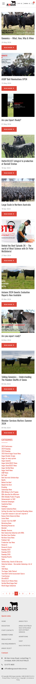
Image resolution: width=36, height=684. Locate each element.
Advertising (23, 636)
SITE (19, 3)
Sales (3, 559)
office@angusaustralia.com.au (15, 668)
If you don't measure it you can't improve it (15, 513)
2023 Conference (7, 446)
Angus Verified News (8, 468)
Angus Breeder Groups (8, 456)
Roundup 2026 (6, 554)
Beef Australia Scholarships (10, 477)
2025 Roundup (6, 451)
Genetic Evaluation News (9, 509)
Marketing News (6, 523)
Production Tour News (8, 542)
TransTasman (6, 576)
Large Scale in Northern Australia (16, 204)
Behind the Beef (6, 482)
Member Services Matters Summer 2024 (17, 422)
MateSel (4, 528)
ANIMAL (26, 3)
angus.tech (23, 621)
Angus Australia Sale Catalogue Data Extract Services (25, 629)
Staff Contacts (8, 630)
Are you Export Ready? (11, 120)
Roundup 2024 (6, 552)
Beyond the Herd (7, 485)
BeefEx (4, 480)
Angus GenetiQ (6, 461)
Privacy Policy (6, 678)
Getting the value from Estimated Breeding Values (17, 511)
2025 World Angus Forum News (11, 453)
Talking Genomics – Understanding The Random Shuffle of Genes (16, 378)
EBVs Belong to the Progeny (10, 492)
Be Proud (4, 475)
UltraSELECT (5, 578)
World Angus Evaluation (9, 585)
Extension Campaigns (8, 501)
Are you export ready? (11, 336)
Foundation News (7, 504)
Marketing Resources (8, 525)
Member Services (7, 530)
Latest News (5, 518)
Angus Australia (16, 676)
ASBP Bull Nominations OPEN (14, 79)
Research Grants (7, 547)
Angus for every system (9, 458)
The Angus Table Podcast (9, 571)
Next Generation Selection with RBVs (13, 533)
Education (6, 626)
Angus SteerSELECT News (9, 465)
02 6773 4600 (9, 664)
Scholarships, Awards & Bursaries (12, 561)
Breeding (4, 487)
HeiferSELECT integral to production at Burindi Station (17, 162)
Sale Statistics (24, 645)
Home (4, 621)
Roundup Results (7, 557)
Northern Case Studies (9, 535)
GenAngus (5, 506)
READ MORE (8, 47)
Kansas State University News (11, 516)
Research (4, 545)
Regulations (6, 639)
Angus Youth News (7, 470)
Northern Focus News (8, 537)
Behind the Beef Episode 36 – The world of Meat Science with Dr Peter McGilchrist (18, 248)
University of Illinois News (10, 581)
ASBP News (5, 473)
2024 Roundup (6, 449)
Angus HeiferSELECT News (9, 463)
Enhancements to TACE (8, 499)
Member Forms (7, 635)
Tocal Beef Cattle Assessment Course (13, 573)
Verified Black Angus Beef (9, 583)
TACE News (5, 569)
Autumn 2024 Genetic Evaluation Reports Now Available (16, 293)
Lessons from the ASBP (9, 521)
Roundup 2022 (6, 549)
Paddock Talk (6, 540)
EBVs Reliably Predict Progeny (11, 497)
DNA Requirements (9, 644)
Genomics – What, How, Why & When (18, 38)
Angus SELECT (7, 648)
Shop (21, 641)
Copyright (23, 678)
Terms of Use (15, 678)
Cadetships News (7, 489)
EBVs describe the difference (10, 494)
